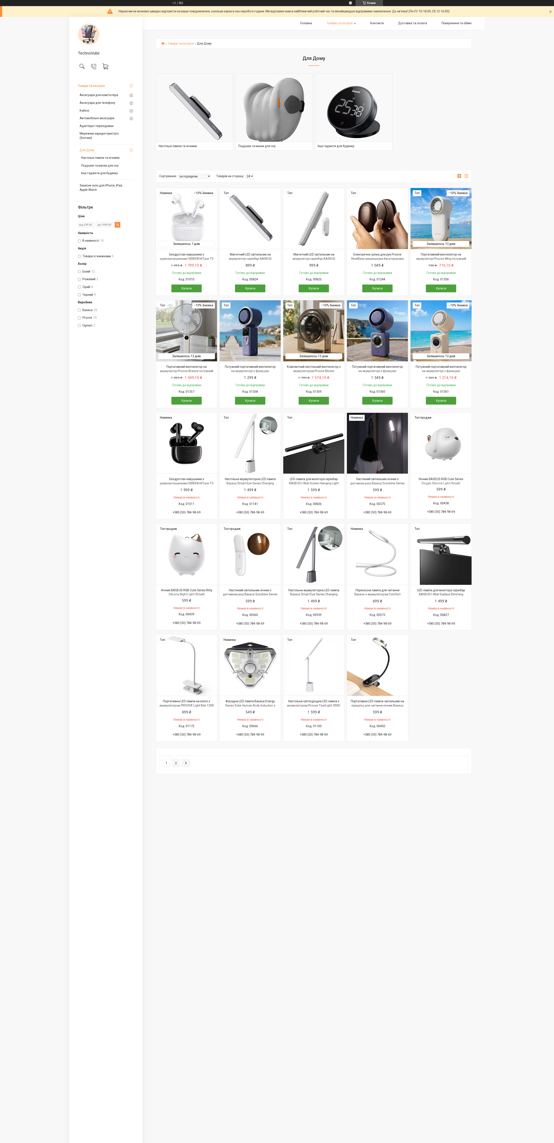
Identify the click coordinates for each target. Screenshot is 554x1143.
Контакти (377, 23)
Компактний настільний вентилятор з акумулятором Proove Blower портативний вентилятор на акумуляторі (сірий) (314, 373)
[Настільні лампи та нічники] (194, 112)
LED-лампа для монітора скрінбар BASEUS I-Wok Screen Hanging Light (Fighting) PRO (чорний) (314, 483)
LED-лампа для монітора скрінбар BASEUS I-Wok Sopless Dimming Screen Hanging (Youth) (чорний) (441, 594)
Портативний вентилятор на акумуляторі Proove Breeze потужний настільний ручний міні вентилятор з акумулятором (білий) (186, 373)
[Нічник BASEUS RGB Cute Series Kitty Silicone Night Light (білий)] (186, 554)
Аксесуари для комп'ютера (99, 95)
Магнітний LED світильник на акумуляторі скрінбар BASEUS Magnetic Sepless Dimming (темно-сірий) (250, 261)
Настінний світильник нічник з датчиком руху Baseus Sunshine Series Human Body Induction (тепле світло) (250, 594)
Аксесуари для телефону (97, 102)
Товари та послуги (91, 86)
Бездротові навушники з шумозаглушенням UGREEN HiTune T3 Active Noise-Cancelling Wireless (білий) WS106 (186, 261)
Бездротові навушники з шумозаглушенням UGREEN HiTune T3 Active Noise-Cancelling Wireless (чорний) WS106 (186, 485)
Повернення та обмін (456, 23)
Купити (187, 288)
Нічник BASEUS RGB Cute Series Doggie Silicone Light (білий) (441, 481)
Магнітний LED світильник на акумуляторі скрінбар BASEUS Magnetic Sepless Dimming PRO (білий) (314, 259)
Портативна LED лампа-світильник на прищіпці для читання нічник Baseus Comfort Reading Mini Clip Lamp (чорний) (377, 707)
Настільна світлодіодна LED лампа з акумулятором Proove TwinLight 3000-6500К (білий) (314, 705)
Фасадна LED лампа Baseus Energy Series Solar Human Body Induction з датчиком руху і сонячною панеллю (250, 705)
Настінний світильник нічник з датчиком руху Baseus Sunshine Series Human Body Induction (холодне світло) (377, 485)
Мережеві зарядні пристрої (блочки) (99, 136)
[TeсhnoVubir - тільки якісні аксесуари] (106, 34)
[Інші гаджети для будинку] (353, 112)
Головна (306, 23)
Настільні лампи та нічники (100, 157)
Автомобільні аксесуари (97, 118)
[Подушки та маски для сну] (274, 112)
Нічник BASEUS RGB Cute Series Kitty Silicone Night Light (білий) (186, 592)
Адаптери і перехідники (96, 126)
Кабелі (84, 110)
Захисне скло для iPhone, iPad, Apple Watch (101, 187)
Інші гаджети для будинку (99, 173)
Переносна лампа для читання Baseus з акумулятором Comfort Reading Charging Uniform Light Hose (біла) (377, 596)
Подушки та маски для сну (100, 165)
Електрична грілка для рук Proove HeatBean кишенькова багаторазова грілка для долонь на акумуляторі (377, 259)
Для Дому (87, 150)
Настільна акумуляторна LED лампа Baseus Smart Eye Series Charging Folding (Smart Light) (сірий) (313, 594)
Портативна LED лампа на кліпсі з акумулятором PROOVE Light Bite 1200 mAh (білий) (186, 705)
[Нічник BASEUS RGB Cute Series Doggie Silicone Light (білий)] (441, 443)
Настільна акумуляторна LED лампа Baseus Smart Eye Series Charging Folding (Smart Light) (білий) (250, 483)
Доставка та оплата (412, 23)
